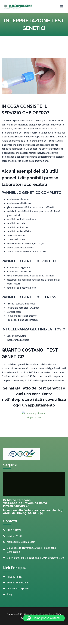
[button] (44, 618)
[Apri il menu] (61, 6)
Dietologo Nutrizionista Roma (39, 614)
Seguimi (10, 465)
